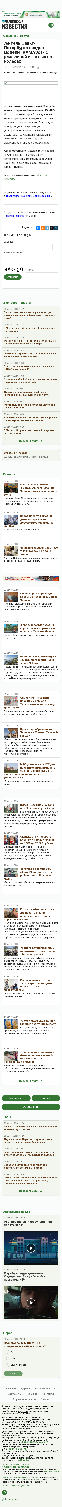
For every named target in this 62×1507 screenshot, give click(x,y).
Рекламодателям (44, 1389)
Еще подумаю (18, 1365)
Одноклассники (42, 196)
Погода (46, 1098)
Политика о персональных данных (18, 1465)
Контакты (48, 1394)
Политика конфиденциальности (16, 1486)
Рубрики (25, 1389)
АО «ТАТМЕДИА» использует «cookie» (19, 1477)
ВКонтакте (13, 196)
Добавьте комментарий (14, 253)
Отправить (13, 277)
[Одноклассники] (43, 228)
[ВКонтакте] (38, 228)
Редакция (31, 1394)
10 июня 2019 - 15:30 (21, 67)
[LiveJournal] (56, 228)
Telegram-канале (14, 216)
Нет (13, 1358)
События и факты (16, 36)
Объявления (31, 1107)
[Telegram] (47, 228)
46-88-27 (43, 1442)
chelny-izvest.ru (51, 1471)
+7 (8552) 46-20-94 (29, 1442)
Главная (11, 1389)
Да (12, 1352)
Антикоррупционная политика (15, 1467)
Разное (45, 1399)
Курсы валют (16, 1098)
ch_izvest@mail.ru (17, 1449)
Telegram (26, 196)
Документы (14, 1394)
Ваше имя (8, 242)
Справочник (24, 1399)
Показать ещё (28, 441)
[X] (52, 228)
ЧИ (6, 67)
